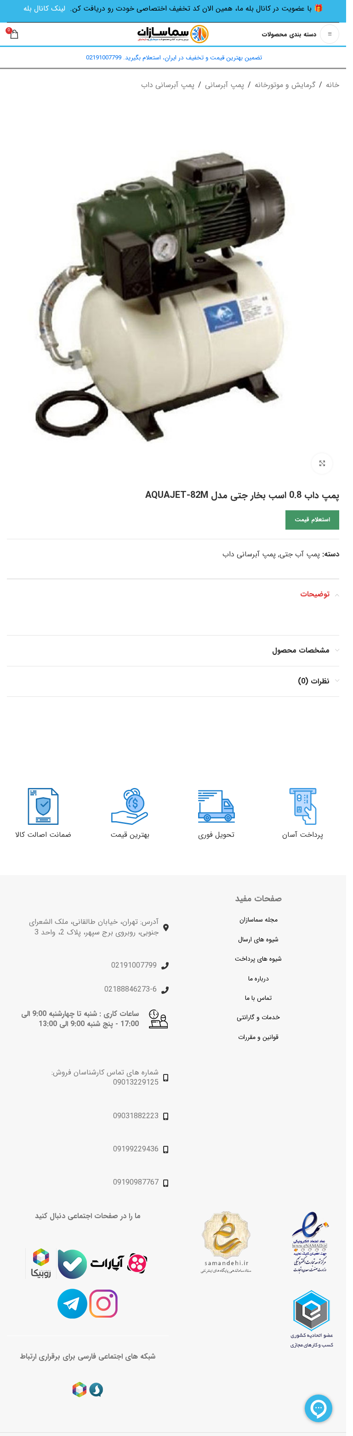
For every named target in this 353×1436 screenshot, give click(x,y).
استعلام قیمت (312, 520)
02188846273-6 (130, 989)
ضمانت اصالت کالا (43, 835)
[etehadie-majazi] (311, 1319)
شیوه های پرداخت (258, 959)
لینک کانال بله (44, 8)
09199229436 (136, 1149)
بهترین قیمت (129, 835)
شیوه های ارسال (258, 939)
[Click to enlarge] (322, 463)
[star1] (310, 1242)
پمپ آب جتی (299, 554)
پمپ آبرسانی (224, 85)
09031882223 (136, 1116)
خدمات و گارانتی (258, 1017)
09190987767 (136, 1182)
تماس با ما (258, 998)
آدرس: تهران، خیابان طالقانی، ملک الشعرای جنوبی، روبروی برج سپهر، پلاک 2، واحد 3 (94, 927)
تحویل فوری (216, 835)
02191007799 (134, 965)
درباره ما (258, 979)
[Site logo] (173, 34)
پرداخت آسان (302, 835)
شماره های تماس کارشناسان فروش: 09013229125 (105, 1077)
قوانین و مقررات (258, 1037)
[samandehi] (225, 1242)
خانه (332, 85)
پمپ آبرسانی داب (167, 85)
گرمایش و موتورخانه (285, 85)
